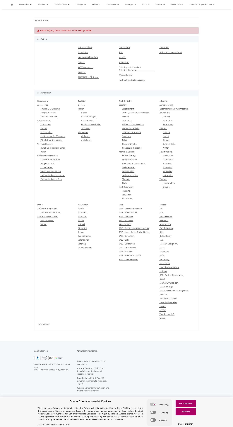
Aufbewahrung (129, 155)
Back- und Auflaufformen (133, 163)
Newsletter (83, 52)
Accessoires (42, 105)
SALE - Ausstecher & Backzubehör (134, 228)
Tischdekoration (126, 187)
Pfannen (126, 179)
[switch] (153, 404)
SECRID (163, 310)
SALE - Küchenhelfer (128, 212)
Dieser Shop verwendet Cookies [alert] (90, 401)
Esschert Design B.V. (169, 243)
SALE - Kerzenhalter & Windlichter (134, 232)
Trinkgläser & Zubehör (132, 148)
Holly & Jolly (165, 263)
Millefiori (163, 294)
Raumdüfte (165, 112)
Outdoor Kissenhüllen (91, 124)
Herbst (166, 136)
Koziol (162, 279)
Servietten (126, 194)
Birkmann (164, 220)
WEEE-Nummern (85, 67)
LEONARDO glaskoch (169, 283)
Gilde (162, 255)
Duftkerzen (46, 124)
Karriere (81, 72)
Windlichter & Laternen (51, 140)
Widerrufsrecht (126, 75)
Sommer (166, 140)
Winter (166, 148)
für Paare (82, 216)
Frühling (166, 132)
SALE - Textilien (126, 251)
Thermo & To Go (129, 144)
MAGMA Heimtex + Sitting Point (174, 290)
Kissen (81, 108)
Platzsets (126, 191)
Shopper (166, 187)
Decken (81, 105)
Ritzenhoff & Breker (168, 302)
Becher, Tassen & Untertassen (135, 112)
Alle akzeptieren (185, 403)
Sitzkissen (85, 128)
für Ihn (81, 208)
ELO (161, 240)
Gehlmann (164, 251)
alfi (161, 208)
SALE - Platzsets (126, 220)
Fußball (81, 224)
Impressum (124, 62)
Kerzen (44, 128)
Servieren (126, 136)
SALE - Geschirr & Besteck (130, 208)
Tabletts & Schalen (49, 116)
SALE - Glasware (126, 216)
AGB (121, 52)
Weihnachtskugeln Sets (51, 179)
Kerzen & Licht (43, 120)
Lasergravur (43, 324)
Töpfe (124, 183)
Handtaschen (169, 183)
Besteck (125, 116)
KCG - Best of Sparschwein (171, 275)
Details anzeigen (185, 424)
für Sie (81, 220)
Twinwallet (167, 175)
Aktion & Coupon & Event (171, 52)
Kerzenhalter (46, 132)
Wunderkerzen (84, 247)
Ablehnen (186, 411)
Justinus (163, 271)
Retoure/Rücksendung (88, 57)
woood (162, 318)
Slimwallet (167, 171)
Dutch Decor (165, 236)
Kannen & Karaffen (130, 128)
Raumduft (167, 120)
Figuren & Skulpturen (50, 108)
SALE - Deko (124, 240)
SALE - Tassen (125, 224)
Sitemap (122, 57)
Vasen (43, 151)
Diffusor (166, 116)
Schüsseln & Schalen (131, 132)
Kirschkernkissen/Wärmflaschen (174, 108)
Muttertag (82, 228)
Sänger (163, 306)
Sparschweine (84, 236)
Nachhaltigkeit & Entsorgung (132, 80)
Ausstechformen (129, 159)
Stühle (43, 224)
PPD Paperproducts (168, 298)
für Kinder (126, 120)
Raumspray (168, 124)
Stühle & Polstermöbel (47, 216)
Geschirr (122, 105)
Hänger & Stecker (48, 112)
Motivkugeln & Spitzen (51, 171)
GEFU (162, 247)
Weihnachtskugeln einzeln (52, 175)
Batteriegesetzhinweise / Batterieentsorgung (130, 68)
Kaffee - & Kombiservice (133, 124)
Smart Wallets (166, 151)
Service (81, 62)
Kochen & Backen (126, 151)
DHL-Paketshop (85, 47)
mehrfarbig (86, 140)
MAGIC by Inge (166, 286)
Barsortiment (128, 108)
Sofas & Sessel (47, 220)
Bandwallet (168, 155)
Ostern (81, 232)
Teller (124, 140)
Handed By (164, 259)
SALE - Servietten (126, 236)
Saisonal (163, 128)
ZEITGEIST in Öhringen (88, 77)
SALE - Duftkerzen (127, 243)
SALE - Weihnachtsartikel (130, 255)
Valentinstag (83, 240)
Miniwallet (167, 167)
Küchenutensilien (130, 175)
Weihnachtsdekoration (47, 155)
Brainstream (165, 224)
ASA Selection (166, 216)
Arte (161, 212)
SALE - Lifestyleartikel (128, 259)
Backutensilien (128, 167)
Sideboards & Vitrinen (50, 212)
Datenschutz (124, 47)
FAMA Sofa (164, 47)
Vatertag (82, 243)
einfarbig (85, 136)
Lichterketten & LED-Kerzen (53, 136)
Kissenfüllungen (88, 116)
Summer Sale (169, 144)
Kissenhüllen (87, 120)
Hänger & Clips (47, 163)
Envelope (167, 163)
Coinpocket (168, 159)
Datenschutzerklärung (48, 424)
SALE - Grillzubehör (127, 247)
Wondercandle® (167, 314)
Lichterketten (46, 167)
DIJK (161, 232)
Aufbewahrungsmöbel (47, 208)
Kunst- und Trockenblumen (53, 148)
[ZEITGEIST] (11, 4)
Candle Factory (166, 228)
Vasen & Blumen (44, 144)
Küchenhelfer (128, 171)
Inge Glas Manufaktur (169, 267)
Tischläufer (83, 132)
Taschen (163, 179)
